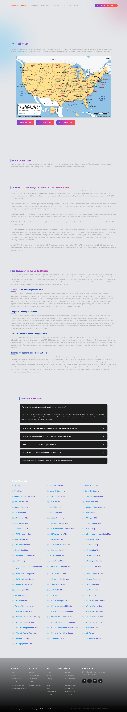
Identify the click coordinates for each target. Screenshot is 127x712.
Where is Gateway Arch (24, 622)
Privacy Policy (15, 709)
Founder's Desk (16, 678)
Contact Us (51, 709)
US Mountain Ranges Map (26, 574)
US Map (17, 486)
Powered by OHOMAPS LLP (18, 689)
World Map (34, 5)
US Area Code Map (93, 579)
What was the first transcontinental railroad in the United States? (47, 461)
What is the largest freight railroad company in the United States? (47, 436)
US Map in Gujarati (23, 638)
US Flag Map (90, 529)
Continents (45, 5)
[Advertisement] (64, 24)
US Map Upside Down (24, 534)
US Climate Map (92, 628)
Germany (49, 678)
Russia (48, 688)
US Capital (90, 633)
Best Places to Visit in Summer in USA (29, 567)
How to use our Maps (18, 685)
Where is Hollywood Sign (95, 611)
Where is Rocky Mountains (26, 633)
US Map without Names (25, 579)
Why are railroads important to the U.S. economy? (41, 453)
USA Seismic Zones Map (60, 545)
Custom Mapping (34, 675)
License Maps (15, 682)
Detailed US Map (56, 486)
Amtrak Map (20, 561)
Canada (49, 672)
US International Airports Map (62, 529)
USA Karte (18, 491)
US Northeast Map (93, 555)
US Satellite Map (57, 590)
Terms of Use (26, 709)
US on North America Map (61, 566)
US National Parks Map (94, 496)
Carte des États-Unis (93, 491)
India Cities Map (69, 695)
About (13, 672)
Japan (48, 685)
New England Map (23, 590)
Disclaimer (43, 709)
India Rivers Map (69, 688)
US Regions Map (21, 502)
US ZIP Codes (33, 682)
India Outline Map (69, 678)
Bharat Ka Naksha (69, 691)
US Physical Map (92, 518)
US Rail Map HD (45, 122)
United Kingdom (51, 691)
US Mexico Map (21, 550)
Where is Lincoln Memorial (96, 617)
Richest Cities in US (23, 529)
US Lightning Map (57, 638)
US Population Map (93, 523)
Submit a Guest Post (35, 685)
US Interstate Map (23, 545)
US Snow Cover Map (94, 638)
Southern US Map (58, 550)
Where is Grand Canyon (95, 601)
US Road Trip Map (58, 584)
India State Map (69, 675)
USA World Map (92, 502)
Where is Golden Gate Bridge (61, 611)
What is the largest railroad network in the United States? (44, 407)
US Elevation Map (93, 550)
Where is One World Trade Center (64, 628)
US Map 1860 (20, 595)
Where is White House (95, 606)
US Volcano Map (92, 584)
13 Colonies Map (57, 561)
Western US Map (92, 539)
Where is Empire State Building (28, 617)
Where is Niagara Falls (59, 601)
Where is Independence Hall (26, 628)
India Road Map (69, 682)
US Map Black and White (25, 555)
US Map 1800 (56, 595)
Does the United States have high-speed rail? (39, 444)
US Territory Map (22, 518)
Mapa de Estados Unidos (59, 491)
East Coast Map (21, 539)
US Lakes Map (21, 601)
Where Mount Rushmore (25, 606)
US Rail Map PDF (65, 122)
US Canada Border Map (60, 579)
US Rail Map (90, 512)
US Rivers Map (56, 502)
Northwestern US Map (94, 574)
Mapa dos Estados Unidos (24, 496)
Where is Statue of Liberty (61, 606)
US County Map (21, 523)
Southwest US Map (58, 574)
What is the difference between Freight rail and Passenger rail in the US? (50, 428)
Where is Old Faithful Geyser (62, 633)
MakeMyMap (33, 678)
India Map (67, 672)
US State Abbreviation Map (96, 507)
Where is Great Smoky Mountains (63, 622)
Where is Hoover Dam (24, 611)
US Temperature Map (59, 534)
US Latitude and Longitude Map (98, 534)
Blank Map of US (91, 486)
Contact (13, 675)
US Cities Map (55, 507)
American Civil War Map (25, 584)
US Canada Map (92, 545)
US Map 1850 (91, 595)
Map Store (32, 672)
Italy (48, 682)
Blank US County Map (59, 523)
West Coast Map (57, 539)
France (49, 675)
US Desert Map (92, 590)
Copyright (35, 709)
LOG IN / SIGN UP (103, 5)
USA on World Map (22, 507)
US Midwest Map (57, 555)
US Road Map (20, 512)
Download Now (25, 123)
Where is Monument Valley (61, 617)
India (76, 5)
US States (67, 5)
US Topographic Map (24, 644)
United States (56, 5)
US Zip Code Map (57, 518)
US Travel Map (56, 512)
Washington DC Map (94, 561)
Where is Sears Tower (95, 622)
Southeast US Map (93, 566)
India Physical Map (70, 685)
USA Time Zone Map (58, 496)
